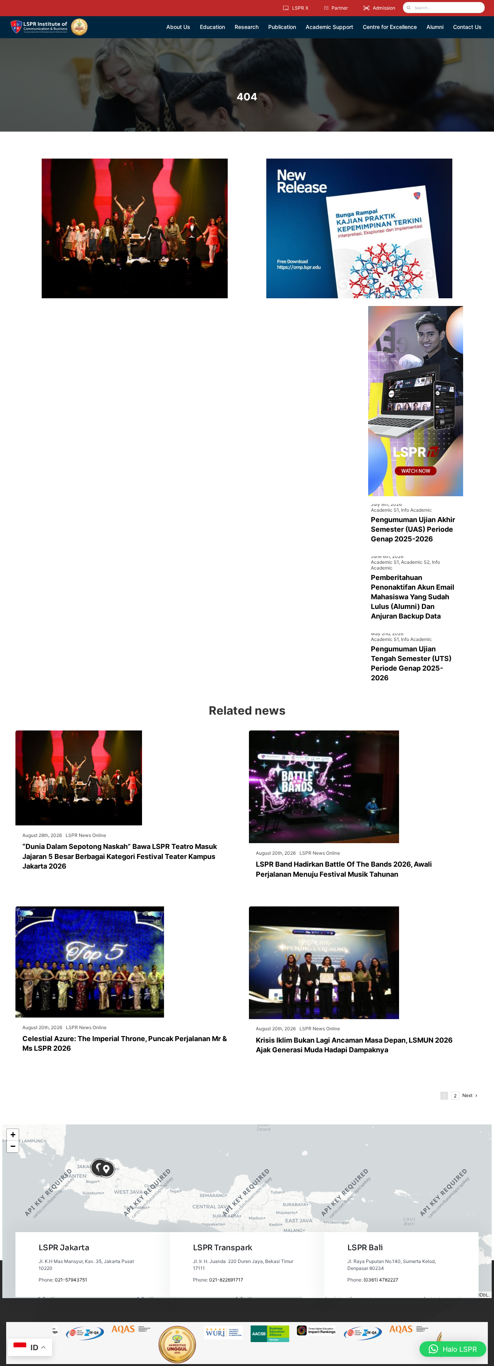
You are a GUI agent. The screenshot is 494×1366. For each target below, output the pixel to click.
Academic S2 (415, 562)
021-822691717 (226, 1280)
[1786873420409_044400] (89, 909)
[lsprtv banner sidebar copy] (415, 309)
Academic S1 (385, 510)
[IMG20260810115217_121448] (324, 909)
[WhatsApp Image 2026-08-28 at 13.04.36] (78, 733)
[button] (106, 1169)
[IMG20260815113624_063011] (324, 733)
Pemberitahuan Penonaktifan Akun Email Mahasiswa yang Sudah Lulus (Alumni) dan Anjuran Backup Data (412, 596)
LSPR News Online (86, 835)
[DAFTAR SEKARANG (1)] (49, 21)
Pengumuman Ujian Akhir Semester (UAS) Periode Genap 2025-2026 (413, 529)
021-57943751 (71, 1280)
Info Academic (416, 510)
